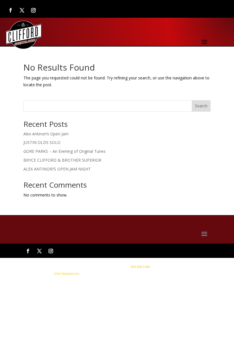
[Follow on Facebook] (10, 10)
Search (201, 106)
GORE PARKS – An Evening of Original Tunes (64, 151)
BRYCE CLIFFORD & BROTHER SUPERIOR (62, 160)
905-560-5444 (140, 267)
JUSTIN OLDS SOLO (41, 142)
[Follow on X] (22, 10)
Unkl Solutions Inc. (67, 274)
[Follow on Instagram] (33, 10)
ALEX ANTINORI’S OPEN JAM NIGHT (57, 169)
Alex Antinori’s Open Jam (45, 134)
